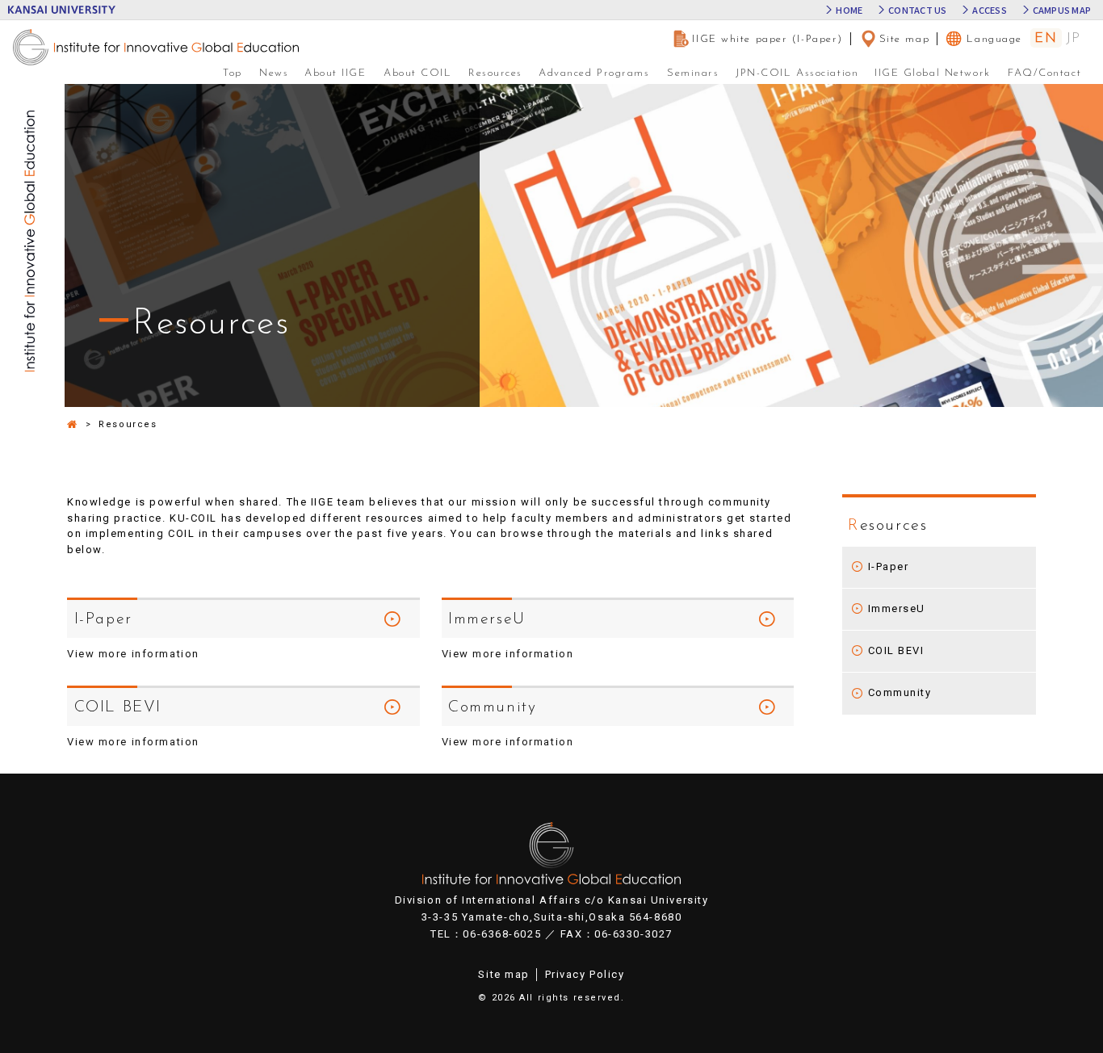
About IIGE (335, 73)
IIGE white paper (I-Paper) (767, 39)
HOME (849, 10)
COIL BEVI (896, 650)
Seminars (693, 73)
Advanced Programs (594, 73)
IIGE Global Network (932, 73)
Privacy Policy (585, 974)
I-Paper (888, 566)
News (273, 73)
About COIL (418, 73)
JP (1073, 38)
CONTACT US (917, 10)
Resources (495, 73)
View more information (508, 742)
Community (900, 692)
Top (232, 73)
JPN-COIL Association (797, 73)
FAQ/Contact (1044, 73)
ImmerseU (896, 608)
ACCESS (989, 10)
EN (1045, 38)
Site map (904, 39)
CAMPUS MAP (1062, 10)
